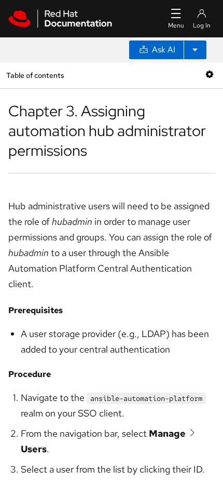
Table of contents (35, 75)
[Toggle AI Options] (195, 50)
